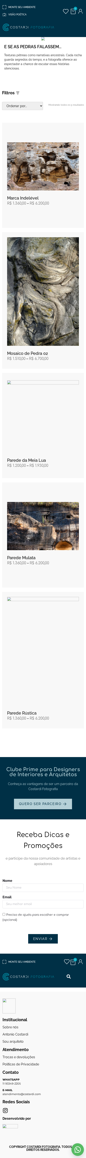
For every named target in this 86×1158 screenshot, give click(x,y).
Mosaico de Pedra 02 (27, 353)
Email (7, 897)
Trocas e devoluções (19, 1057)
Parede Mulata (21, 557)
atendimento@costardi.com (22, 1094)
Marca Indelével (23, 198)
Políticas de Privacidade (21, 1064)
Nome (7, 881)
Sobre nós (10, 1027)
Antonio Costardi (15, 1034)
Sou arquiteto (13, 1042)
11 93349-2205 (12, 1083)
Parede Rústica (22, 713)
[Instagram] (5, 1110)
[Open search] (69, 976)
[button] (77, 1149)
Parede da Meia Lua (26, 460)
